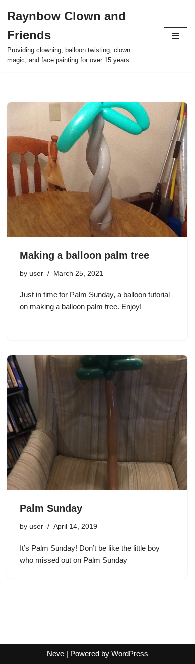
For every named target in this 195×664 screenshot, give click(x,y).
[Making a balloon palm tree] (98, 170)
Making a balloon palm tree (85, 255)
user (37, 274)
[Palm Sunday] (98, 423)
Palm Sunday (51, 508)
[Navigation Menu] (176, 36)
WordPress (130, 654)
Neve (55, 654)
